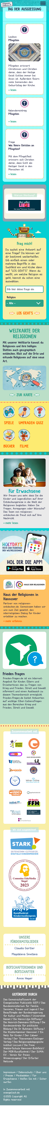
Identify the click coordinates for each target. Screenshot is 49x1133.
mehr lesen (11, 523)
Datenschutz (26, 1072)
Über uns (41, 1072)
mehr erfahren (13, 621)
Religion (11, 297)
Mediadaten (22, 1075)
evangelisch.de (11, 1092)
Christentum (24, 30)
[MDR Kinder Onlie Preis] (24, 908)
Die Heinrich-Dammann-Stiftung (21, 1022)
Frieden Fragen (14, 673)
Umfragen (24, 422)
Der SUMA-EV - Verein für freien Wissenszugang (23, 1055)
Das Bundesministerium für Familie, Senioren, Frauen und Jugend (24, 1006)
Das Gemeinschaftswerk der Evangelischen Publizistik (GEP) (21, 1001)
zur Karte (24, 395)
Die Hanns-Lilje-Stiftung (27, 1018)
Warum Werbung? (24, 195)
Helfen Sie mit (28, 1078)
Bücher (9, 446)
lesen (13, 90)
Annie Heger (25, 978)
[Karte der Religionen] (24, 378)
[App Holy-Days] (24, 551)
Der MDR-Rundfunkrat (16, 1051)
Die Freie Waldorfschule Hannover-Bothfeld (22, 1046)
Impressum (9, 1072)
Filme (24, 446)
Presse (9, 1075)
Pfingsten (13, 40)
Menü (43, 3)
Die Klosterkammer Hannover (20, 1032)
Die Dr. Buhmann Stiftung (28, 1028)
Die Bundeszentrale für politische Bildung (24, 1025)
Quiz (39, 422)
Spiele (9, 422)
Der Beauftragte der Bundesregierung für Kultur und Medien (23, 1012)
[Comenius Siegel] (24, 875)
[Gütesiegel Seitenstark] (24, 846)
